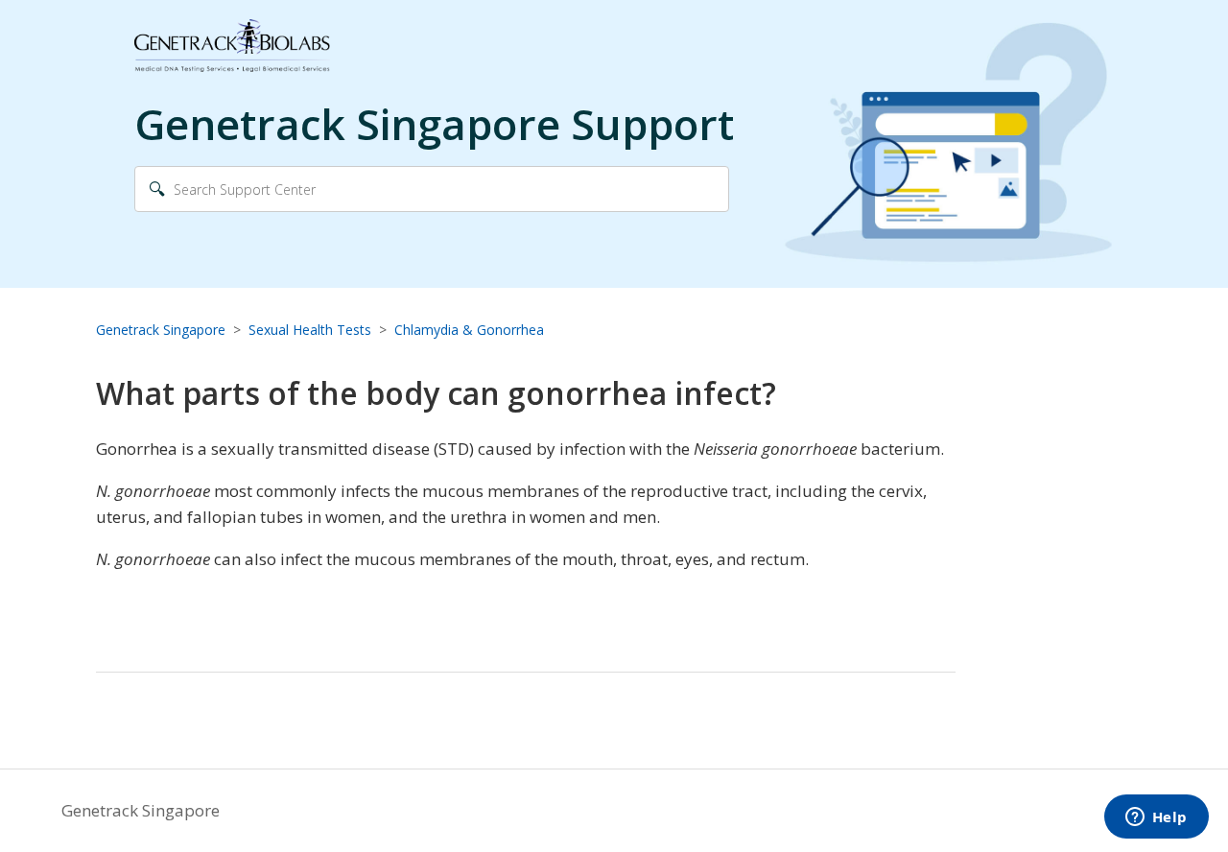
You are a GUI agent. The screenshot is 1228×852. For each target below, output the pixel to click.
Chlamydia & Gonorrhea (469, 329)
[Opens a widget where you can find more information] (1156, 818)
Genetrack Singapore (160, 329)
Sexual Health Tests (309, 329)
